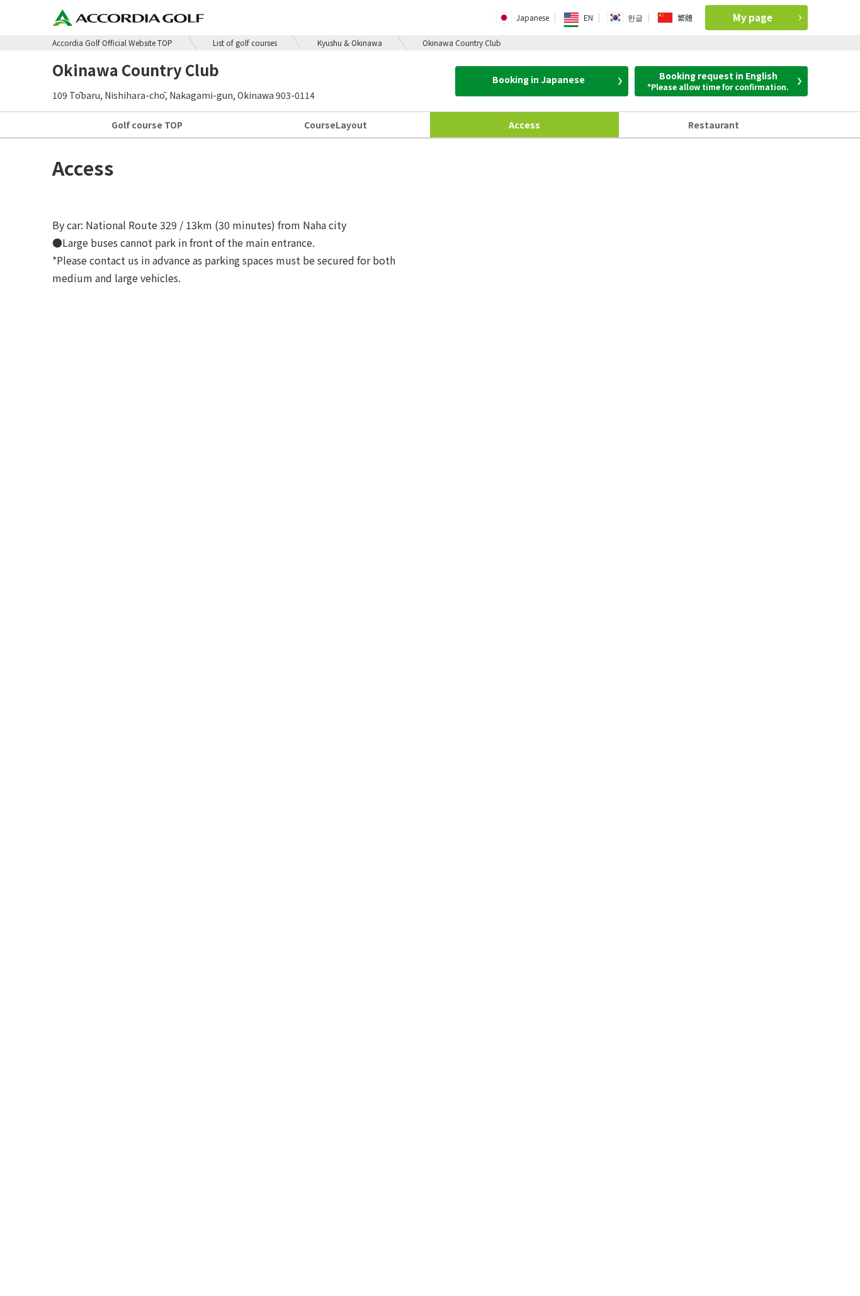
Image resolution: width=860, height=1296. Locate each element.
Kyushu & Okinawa (349, 42)
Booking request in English (718, 80)
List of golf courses (245, 42)
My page (752, 17)
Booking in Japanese (538, 79)
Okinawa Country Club (461, 42)
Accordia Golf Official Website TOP (112, 42)
